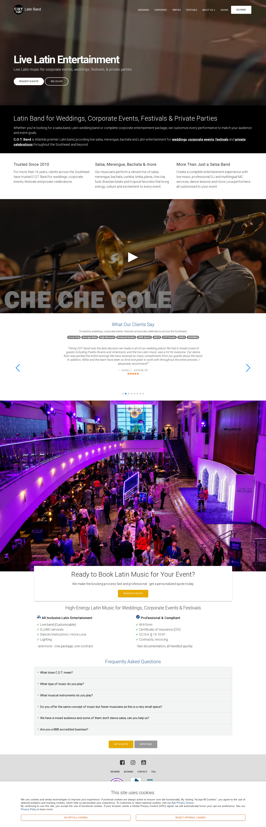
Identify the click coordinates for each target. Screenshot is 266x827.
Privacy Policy (29, 809)
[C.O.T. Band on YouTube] (143, 763)
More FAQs (146, 744)
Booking (241, 10)
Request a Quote (29, 81)
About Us (207, 10)
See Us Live (57, 81)
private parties (120, 69)
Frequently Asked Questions (133, 661)
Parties (176, 10)
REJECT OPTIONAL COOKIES (191, 817)
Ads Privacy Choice (183, 802)
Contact (142, 771)
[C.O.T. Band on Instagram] (133, 763)
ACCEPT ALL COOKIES (76, 817)
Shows (224, 10)
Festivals (191, 10)
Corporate (160, 10)
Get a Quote (121, 744)
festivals (97, 69)
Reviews (115, 771)
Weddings (143, 10)
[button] (17, 368)
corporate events (59, 69)
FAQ (153, 771)
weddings (81, 69)
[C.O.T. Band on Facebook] (123, 763)
